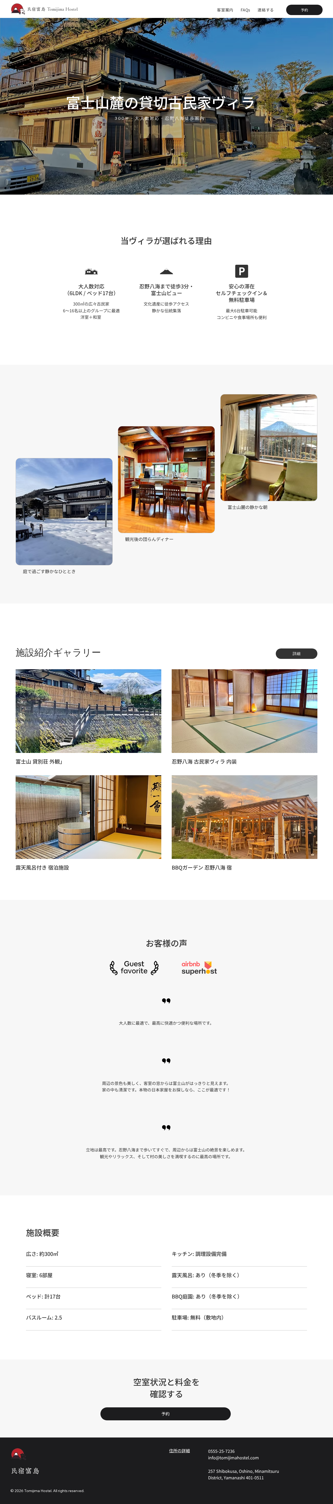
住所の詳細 (179, 1450)
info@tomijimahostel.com (233, 1457)
